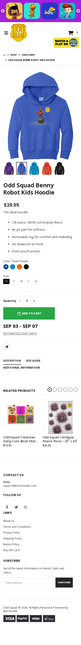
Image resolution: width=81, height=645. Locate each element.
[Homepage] (4, 54)
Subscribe (64, 582)
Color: (15, 261)
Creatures (28, 54)
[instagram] (25, 507)
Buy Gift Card (11, 550)
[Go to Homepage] (18, 33)
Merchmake (10, 611)
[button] (73, 34)
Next (78, 11)
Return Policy (11, 544)
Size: (6, 276)
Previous (3, 11)
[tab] (12, 361)
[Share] (6, 346)
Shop (13, 54)
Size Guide (33, 360)
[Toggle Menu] (6, 33)
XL (36, 281)
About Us (8, 521)
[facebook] (7, 507)
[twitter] (16, 507)
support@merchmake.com (20, 485)
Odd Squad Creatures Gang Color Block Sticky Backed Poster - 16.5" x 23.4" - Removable (20, 439)
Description (12, 360)
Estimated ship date (20, 333)
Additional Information (21, 367)
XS (6, 281)
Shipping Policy (12, 538)
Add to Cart (31, 313)
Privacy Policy (11, 532)
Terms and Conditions (17, 526)
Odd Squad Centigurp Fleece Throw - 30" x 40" (60, 439)
